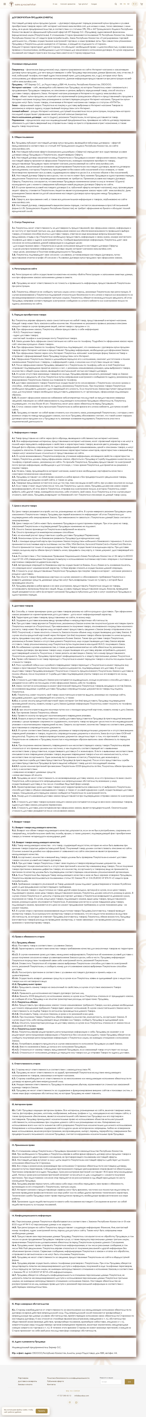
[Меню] (5, 4)
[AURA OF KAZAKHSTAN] (22, 4)
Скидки (94, 4)
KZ (128, 4)
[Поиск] (116, 4)
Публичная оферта (55, 1381)
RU (125, 4)
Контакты (51, 1384)
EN (121, 4)
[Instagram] (69, 1402)
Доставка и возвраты (27, 1381)
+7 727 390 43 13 (64, 1396)
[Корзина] (141, 4)
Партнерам (23, 1378)
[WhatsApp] (76, 1402)
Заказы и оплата (25, 1384)
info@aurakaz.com (81, 1396)
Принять (41, 1411)
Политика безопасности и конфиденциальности (68, 1378)
